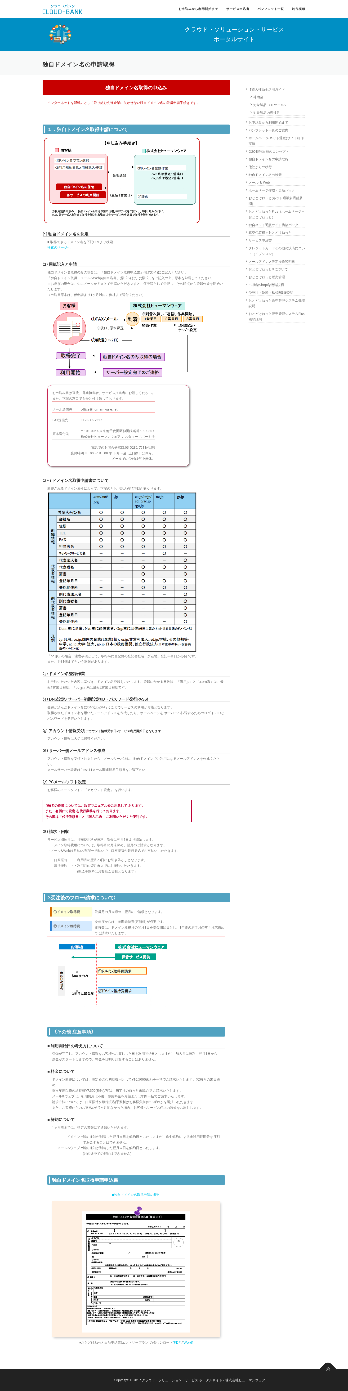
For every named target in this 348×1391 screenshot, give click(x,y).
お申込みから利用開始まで (198, 9)
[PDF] (177, 1342)
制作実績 (298, 9)
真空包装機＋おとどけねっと (270, 232)
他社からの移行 (260, 167)
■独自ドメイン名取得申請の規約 (136, 1194)
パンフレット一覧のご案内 (268, 130)
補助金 (258, 97)
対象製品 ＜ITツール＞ (270, 105)
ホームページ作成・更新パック (272, 190)
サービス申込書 (238, 9)
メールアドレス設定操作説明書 (272, 261)
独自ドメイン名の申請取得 (268, 159)
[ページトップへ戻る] (328, 1368)
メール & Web (259, 182)
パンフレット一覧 (271, 9)
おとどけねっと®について (268, 269)
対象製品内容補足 (266, 112)
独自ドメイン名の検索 (265, 174)
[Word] (188, 1342)
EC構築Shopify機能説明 (266, 284)
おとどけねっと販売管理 (267, 277)
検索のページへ (59, 247)
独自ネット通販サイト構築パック (273, 225)
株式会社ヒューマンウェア (245, 1380)
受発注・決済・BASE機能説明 (271, 292)
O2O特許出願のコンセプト (269, 151)
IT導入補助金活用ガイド (267, 89)
